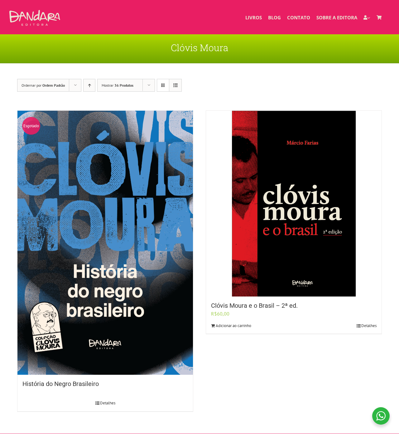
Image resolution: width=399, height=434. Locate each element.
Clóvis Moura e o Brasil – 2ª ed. (254, 305)
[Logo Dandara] (34, 12)
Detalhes (107, 403)
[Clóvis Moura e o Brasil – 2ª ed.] (294, 204)
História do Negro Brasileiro (60, 384)
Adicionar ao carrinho (233, 325)
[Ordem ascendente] (89, 85)
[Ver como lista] (175, 85)
